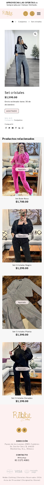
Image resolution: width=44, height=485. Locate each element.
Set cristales (36, 22)
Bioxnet (37, 480)
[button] (35, 34)
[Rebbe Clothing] (7, 13)
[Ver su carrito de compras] (25, 13)
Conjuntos (22, 22)
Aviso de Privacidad (12, 480)
